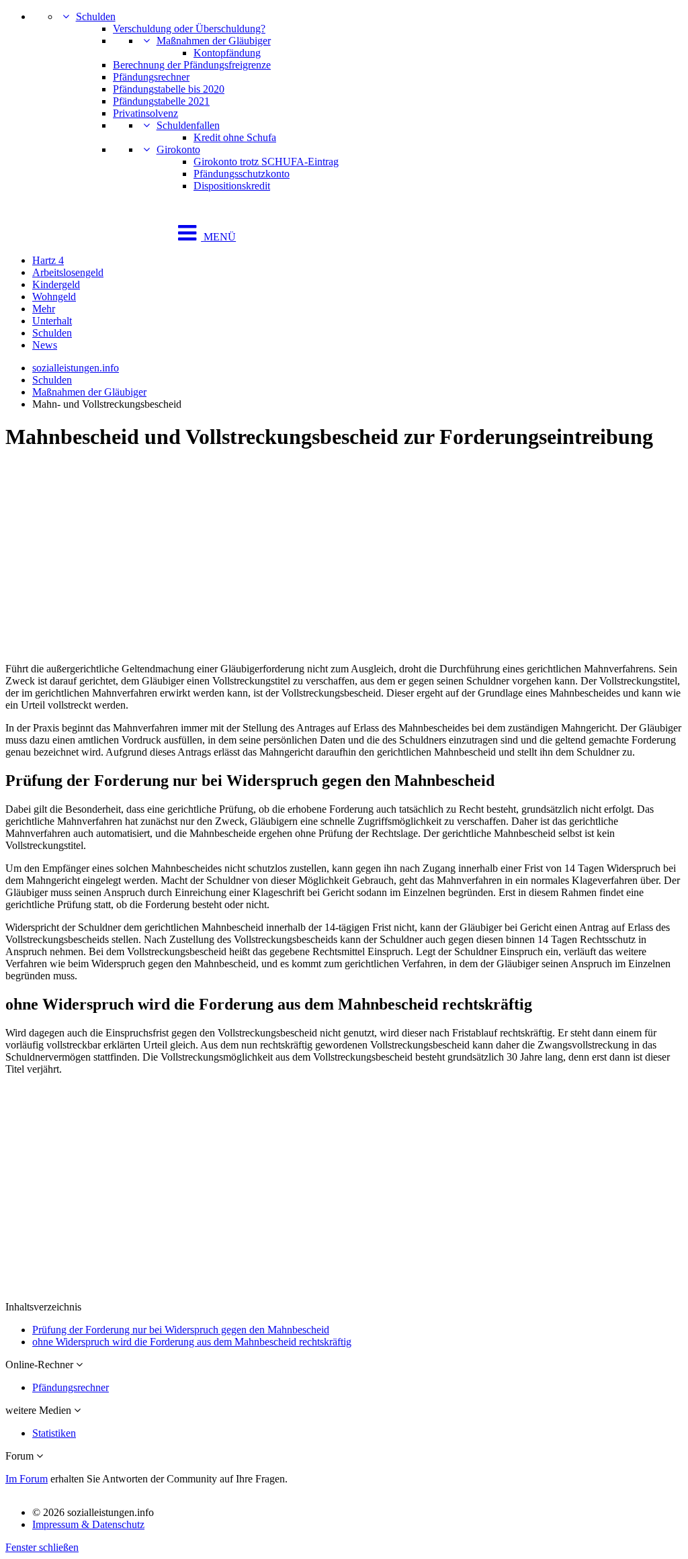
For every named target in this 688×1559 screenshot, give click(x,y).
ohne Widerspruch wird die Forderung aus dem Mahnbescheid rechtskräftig (191, 1341)
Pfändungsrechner (151, 77)
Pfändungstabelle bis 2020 (168, 89)
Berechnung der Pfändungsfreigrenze (192, 65)
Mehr (43, 308)
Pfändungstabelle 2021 (161, 101)
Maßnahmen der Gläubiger (214, 40)
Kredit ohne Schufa (235, 137)
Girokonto (178, 149)
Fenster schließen (42, 1547)
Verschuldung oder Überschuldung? (189, 28)
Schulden (96, 16)
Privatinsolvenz (145, 113)
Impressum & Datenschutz (88, 1524)
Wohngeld (54, 296)
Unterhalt (52, 320)
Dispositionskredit (232, 185)
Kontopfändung (227, 52)
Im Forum (26, 1478)
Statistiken (54, 1433)
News (44, 345)
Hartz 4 (48, 260)
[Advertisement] (344, 558)
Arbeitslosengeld (67, 272)
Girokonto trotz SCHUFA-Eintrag (266, 161)
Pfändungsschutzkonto (242, 173)
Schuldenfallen (188, 125)
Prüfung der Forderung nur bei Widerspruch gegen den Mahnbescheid (180, 1329)
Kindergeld (56, 284)
